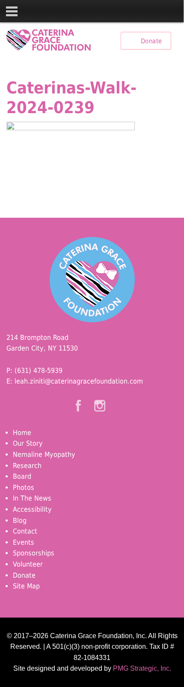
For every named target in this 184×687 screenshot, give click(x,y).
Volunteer (28, 564)
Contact (25, 531)
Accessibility (32, 509)
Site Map (26, 586)
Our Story (28, 443)
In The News (32, 498)
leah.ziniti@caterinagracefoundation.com (79, 381)
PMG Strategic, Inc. (142, 668)
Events (23, 542)
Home (22, 433)
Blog (20, 520)
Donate (151, 41)
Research (27, 466)
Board (22, 476)
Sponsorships (33, 553)
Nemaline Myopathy (44, 454)
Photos (23, 487)
